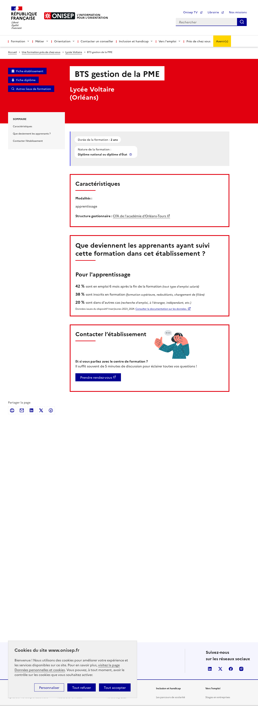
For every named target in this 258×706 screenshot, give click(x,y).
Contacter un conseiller (97, 41)
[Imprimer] (12, 410)
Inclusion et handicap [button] (134, 41)
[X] (41, 410)
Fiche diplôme (25, 80)
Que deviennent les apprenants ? (32, 133)
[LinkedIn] (31, 410)
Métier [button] (39, 41)
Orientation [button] (62, 41)
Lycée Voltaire (73, 52)
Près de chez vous (198, 41)
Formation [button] (18, 41)
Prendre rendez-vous (96, 377)
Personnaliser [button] (49, 687)
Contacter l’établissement (28, 140)
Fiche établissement (29, 71)
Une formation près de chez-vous (41, 52)
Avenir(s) (222, 41)
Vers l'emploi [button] (167, 41)
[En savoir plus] (131, 154)
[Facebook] (51, 410)
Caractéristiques (22, 126)
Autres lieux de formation (33, 89)
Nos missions (238, 12)
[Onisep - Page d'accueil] (59, 15)
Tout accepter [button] (115, 687)
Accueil (12, 52)
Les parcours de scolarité (170, 697)
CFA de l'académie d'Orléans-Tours (139, 216)
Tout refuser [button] (81, 687)
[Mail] (22, 410)
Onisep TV (190, 12)
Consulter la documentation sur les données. (161, 308)
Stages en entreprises (217, 697)
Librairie (214, 12)
